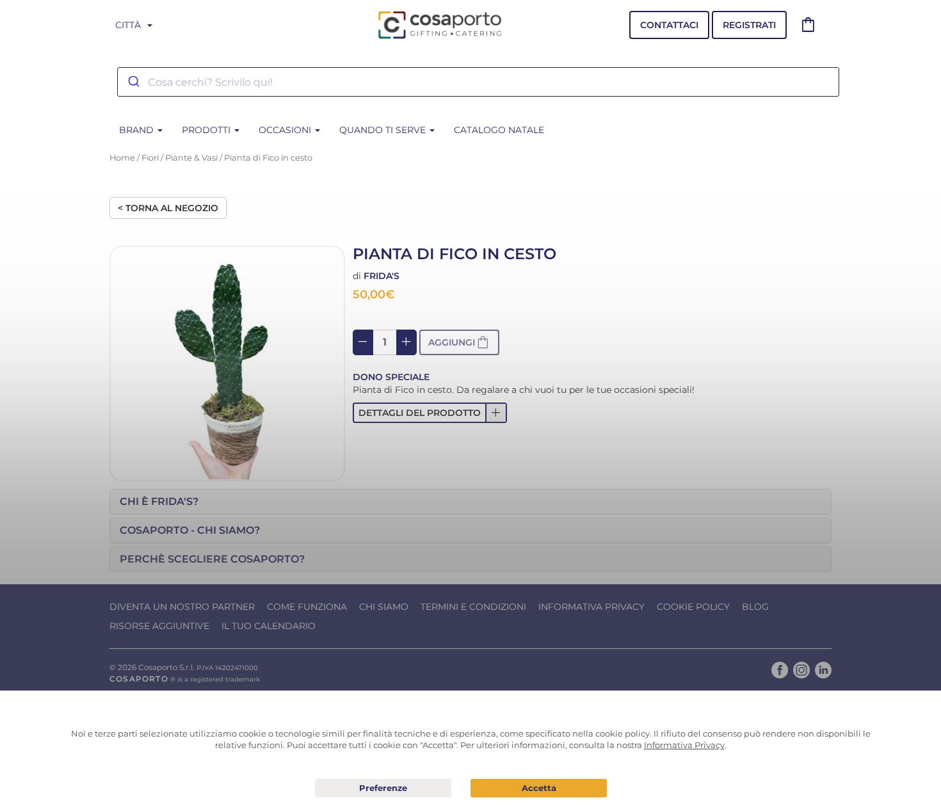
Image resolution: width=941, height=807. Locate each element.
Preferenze (383, 788)
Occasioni (286, 130)
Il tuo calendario (268, 626)
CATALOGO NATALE (499, 130)
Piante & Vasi (191, 158)
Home (122, 158)
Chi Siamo (383, 606)
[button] (430, 413)
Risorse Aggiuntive (159, 626)
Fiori (150, 158)
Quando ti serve (383, 130)
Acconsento (538, 788)
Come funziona (307, 606)
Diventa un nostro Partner (182, 606)
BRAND (137, 130)
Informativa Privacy (591, 606)
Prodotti (207, 130)
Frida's (381, 276)
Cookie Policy (693, 606)
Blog (755, 606)
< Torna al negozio (168, 208)
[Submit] (133, 82)
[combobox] (478, 82)
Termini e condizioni (473, 606)
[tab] (470, 502)
